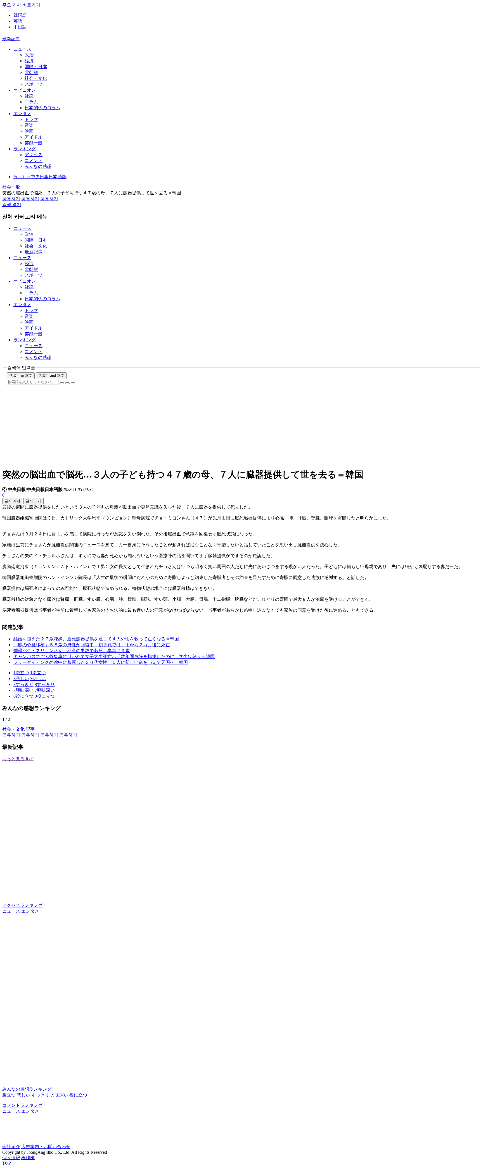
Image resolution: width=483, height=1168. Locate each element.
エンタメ (22, 113)
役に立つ (78, 1095)
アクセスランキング (22, 905)
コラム (31, 101)
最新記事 (11, 38)
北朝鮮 (31, 72)
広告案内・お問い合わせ (45, 1146)
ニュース (22, 49)
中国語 (20, 27)
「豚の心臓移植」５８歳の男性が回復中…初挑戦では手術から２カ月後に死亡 (91, 644)
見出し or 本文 (20, 375)
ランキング (24, 148)
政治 (29, 55)
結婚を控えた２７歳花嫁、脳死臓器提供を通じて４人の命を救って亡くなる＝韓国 (96, 639)
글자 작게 (12, 501)
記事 (18, 729)
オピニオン (24, 90)
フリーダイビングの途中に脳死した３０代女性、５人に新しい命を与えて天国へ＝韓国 (100, 662)
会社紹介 (11, 1146)
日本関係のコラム (42, 107)
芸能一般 (33, 142)
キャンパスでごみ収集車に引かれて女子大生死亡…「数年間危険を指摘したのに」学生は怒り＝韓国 (114, 656)
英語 (17, 21)
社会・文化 (36, 78)
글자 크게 (33, 501)
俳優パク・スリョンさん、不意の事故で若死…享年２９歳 (71, 650)
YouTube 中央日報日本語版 (40, 176)
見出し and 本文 (51, 375)
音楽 (29, 125)
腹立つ (9, 1095)
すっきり (40, 1095)
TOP (6, 1163)
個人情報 (11, 1157)
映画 (29, 131)
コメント (33, 160)
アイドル (33, 137)
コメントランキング (22, 1105)
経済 (29, 60)
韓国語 (20, 15)
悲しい (23, 1095)
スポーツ (33, 84)
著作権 (28, 1157)
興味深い (59, 1095)
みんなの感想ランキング (26, 1089)
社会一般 (11, 187)
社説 (29, 96)
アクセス (33, 154)
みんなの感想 (38, 166)
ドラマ (31, 119)
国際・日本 (36, 66)
